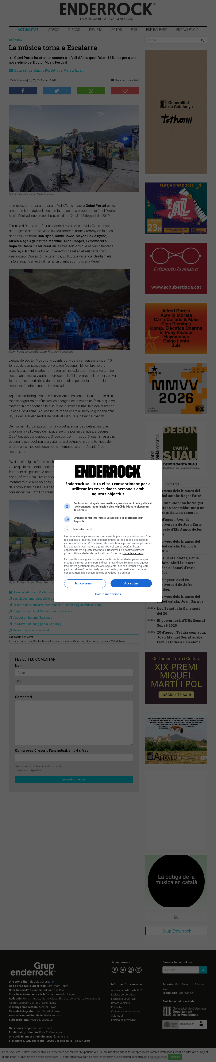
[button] (108, 529)
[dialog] (108, 531)
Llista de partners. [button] (133, 553)
